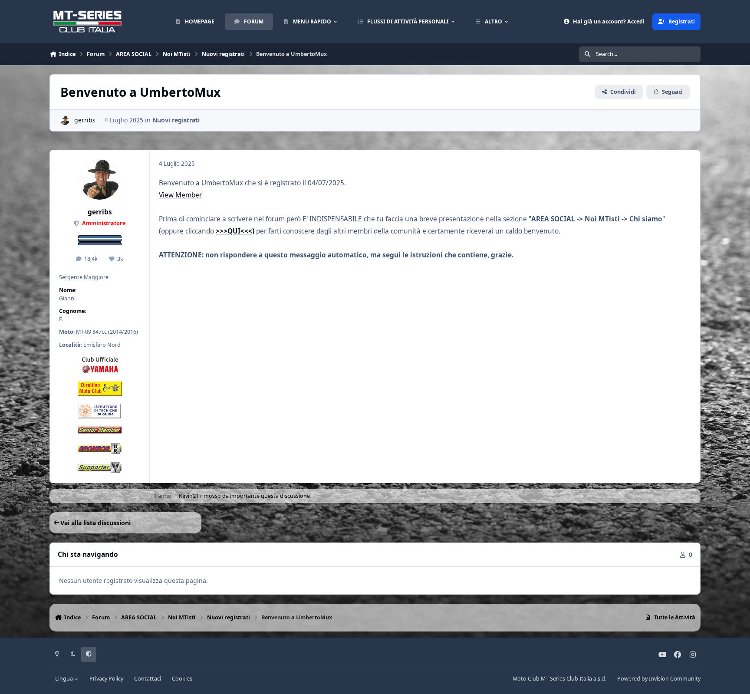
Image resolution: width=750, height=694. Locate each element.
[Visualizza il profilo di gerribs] (64, 120)
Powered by (659, 678)
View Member (180, 195)
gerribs (84, 120)
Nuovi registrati (176, 120)
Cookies (182, 678)
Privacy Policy (106, 678)
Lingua (64, 678)
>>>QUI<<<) (235, 231)
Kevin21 (189, 496)
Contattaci (147, 678)
